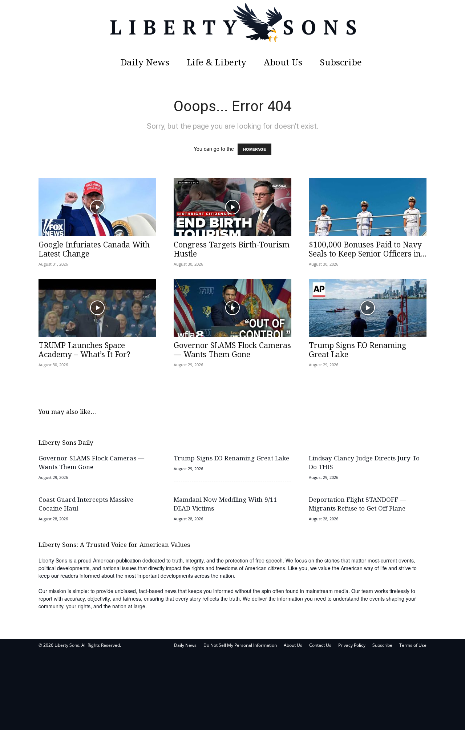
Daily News (145, 63)
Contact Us (320, 645)
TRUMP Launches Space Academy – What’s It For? (84, 350)
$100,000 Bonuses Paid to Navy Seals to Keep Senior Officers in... (367, 250)
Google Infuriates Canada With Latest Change (94, 250)
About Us (283, 63)
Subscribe (341, 63)
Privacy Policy (351, 645)
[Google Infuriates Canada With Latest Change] (97, 207)
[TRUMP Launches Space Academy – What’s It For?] (97, 308)
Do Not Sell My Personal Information (240, 645)
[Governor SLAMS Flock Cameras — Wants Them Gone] (232, 308)
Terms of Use (412, 645)
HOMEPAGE (254, 149)
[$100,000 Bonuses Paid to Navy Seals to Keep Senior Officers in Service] (367, 207)
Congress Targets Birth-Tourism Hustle (232, 250)
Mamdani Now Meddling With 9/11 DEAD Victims (225, 504)
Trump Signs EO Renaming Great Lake (357, 350)
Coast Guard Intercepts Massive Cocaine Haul (86, 504)
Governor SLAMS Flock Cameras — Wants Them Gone (232, 350)
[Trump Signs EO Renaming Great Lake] (367, 308)
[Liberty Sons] (232, 27)
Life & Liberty (216, 63)
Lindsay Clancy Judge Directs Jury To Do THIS (364, 463)
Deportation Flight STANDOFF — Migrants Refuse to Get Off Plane (357, 504)
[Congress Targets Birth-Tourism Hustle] (232, 207)
